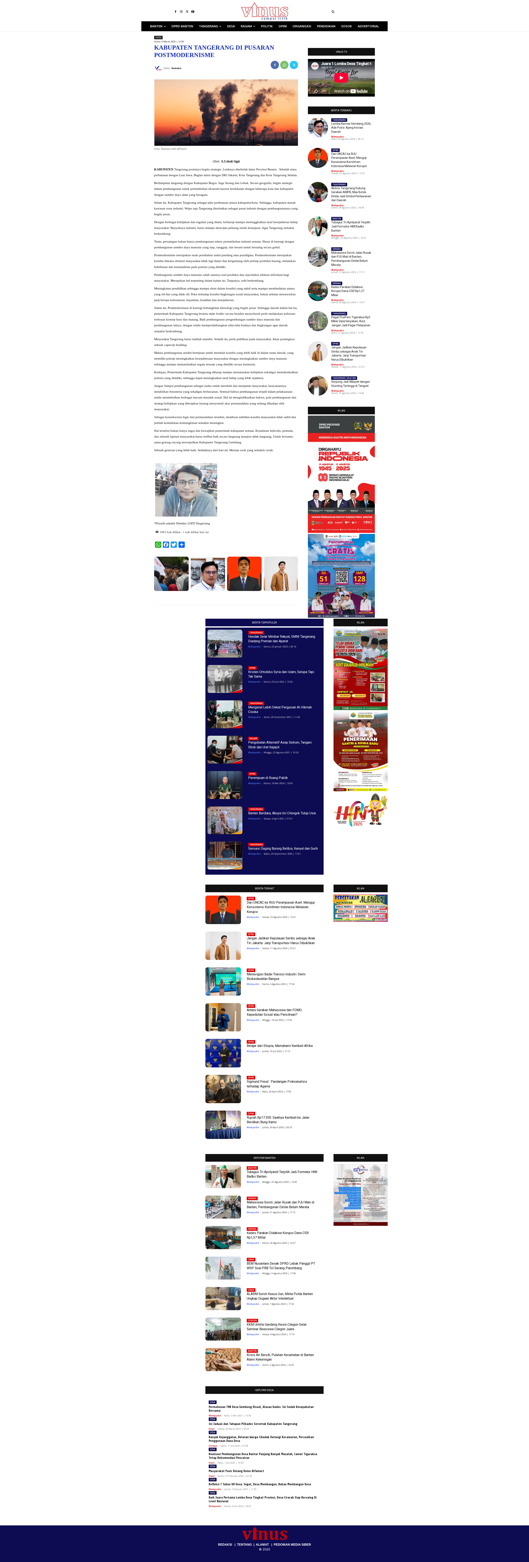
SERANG (336, 249)
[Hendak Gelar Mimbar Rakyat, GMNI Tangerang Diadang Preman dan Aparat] (224, 644)
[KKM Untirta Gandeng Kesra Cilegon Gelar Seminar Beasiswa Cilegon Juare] (223, 1329)
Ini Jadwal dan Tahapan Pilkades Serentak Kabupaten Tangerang (253, 1424)
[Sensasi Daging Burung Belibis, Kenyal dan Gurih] (224, 856)
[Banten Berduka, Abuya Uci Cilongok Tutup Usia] (224, 820)
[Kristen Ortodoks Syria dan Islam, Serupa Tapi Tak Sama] (224, 679)
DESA (212, 1402)
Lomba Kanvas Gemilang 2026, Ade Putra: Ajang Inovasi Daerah (351, 127)
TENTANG (244, 1544)
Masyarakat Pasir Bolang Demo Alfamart (236, 1471)
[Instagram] (181, 12)
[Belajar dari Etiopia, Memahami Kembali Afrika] (223, 1053)
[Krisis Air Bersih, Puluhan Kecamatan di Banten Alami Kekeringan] (223, 1359)
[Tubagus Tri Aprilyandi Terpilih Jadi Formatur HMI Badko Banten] (318, 226)
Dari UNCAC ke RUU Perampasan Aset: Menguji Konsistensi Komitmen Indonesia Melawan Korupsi (281, 907)
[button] (358, 12)
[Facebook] (175, 12)
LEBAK (251, 1259)
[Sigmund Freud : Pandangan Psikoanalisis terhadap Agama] (223, 1089)
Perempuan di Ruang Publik (268, 778)
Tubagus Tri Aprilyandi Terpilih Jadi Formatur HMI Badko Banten (350, 226)
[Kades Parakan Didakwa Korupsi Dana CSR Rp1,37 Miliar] (318, 291)
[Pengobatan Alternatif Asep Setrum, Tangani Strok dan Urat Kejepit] (224, 750)
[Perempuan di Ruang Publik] (224, 785)
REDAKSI (225, 1544)
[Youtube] (193, 12)
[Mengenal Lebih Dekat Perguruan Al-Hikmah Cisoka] (224, 714)
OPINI (158, 37)
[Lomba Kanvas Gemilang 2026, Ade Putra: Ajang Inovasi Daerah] (208, 574)
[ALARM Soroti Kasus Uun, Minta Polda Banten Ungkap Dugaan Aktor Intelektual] (223, 1298)
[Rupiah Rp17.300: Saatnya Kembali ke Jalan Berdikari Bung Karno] (223, 1125)
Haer (212, 1428)
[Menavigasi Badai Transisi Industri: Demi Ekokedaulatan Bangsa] (223, 981)
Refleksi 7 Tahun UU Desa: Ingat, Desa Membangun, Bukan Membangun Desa (260, 1484)
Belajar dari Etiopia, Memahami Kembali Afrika (280, 1046)
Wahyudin (337, 136)
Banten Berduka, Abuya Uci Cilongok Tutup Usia (282, 813)
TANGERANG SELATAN (344, 378)
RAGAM (253, 738)
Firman (213, 1445)
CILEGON (252, 1320)
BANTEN (336, 218)
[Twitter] (187, 12)
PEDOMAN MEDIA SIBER (292, 1544)
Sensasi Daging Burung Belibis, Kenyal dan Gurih (283, 848)
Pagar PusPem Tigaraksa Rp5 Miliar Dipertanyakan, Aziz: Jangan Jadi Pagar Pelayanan (350, 321)
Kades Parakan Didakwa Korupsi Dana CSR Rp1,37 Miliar (347, 291)
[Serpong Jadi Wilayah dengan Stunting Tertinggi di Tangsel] (318, 386)
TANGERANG (339, 119)
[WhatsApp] (284, 65)
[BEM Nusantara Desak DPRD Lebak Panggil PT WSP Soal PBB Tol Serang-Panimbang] (223, 1268)
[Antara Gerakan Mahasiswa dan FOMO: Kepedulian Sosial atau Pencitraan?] (223, 1017)
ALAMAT (262, 1544)
